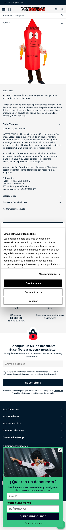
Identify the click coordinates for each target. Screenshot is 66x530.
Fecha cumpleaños (19, 502)
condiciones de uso (24, 374)
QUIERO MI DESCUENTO (33, 516)
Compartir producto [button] (15, 209)
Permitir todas (33, 283)
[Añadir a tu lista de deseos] (62, 22)
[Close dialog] (60, 450)
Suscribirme (33, 382)
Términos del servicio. (44, 393)
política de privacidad (46, 374)
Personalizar (31, 292)
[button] (4, 9)
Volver (6, 23)
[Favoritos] (10, 9)
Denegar (33, 301)
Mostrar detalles (48, 274)
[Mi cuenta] (56, 9)
